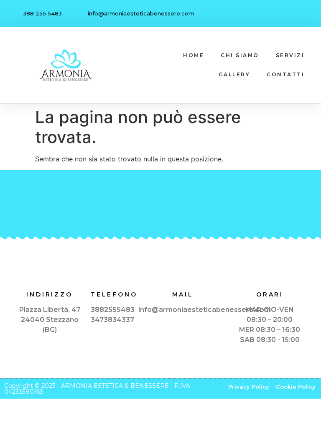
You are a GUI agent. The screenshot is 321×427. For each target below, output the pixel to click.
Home (193, 55)
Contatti (285, 74)
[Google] (304, 14)
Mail (183, 294)
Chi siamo (240, 55)
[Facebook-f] (286, 14)
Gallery (234, 74)
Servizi (290, 55)
